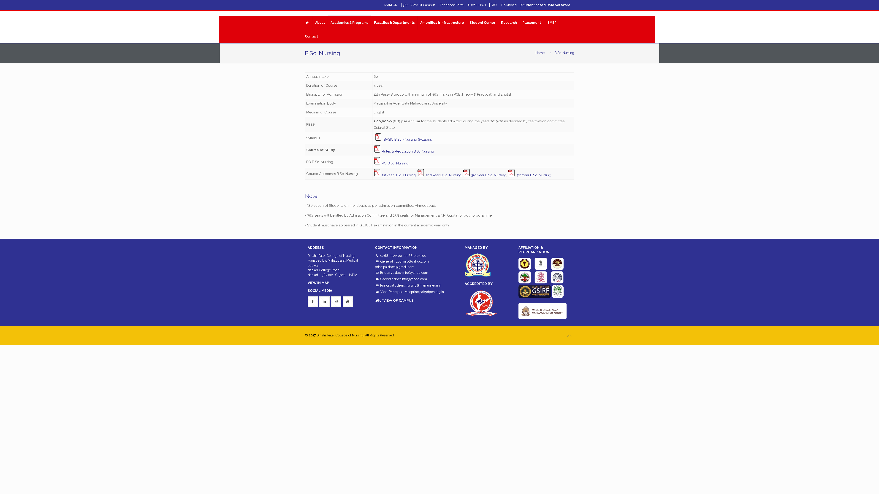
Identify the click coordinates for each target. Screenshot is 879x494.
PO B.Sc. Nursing (395, 163)
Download (509, 5)
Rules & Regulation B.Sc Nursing (408, 151)
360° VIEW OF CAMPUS (394, 300)
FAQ (494, 5)
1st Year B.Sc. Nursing (399, 175)
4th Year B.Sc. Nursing (533, 175)
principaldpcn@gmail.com (394, 267)
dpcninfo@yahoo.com (412, 261)
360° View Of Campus (419, 5)
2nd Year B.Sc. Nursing (443, 175)
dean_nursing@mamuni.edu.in (419, 285)
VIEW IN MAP (318, 283)
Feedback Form (452, 5)
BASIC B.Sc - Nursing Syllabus (408, 139)
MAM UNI (391, 5)
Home (540, 53)
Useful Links (477, 5)
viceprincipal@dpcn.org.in (424, 292)
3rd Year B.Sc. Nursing (488, 175)
